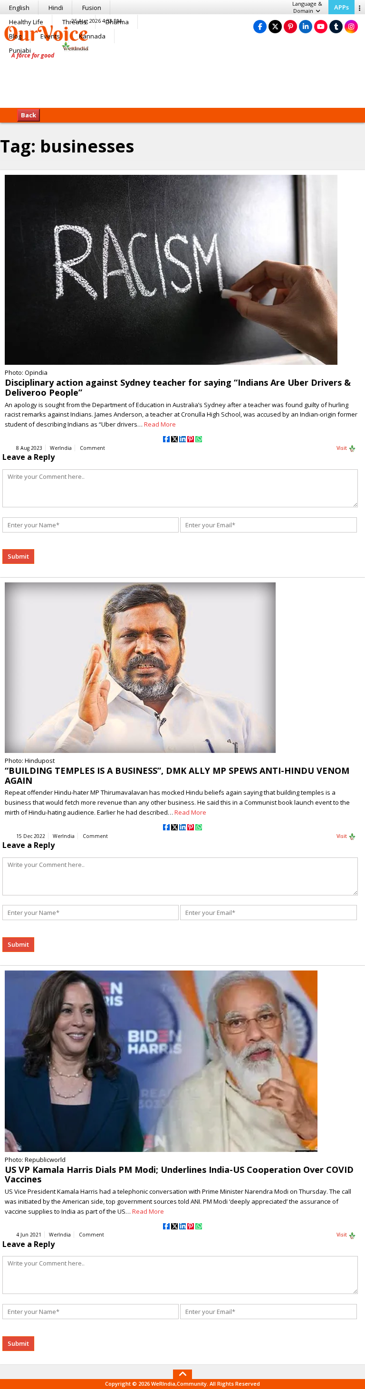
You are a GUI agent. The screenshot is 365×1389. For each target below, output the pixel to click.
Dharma (117, 22)
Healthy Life (26, 22)
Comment (92, 448)
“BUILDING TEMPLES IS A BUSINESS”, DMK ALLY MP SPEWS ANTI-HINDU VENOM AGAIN (177, 775)
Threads (74, 22)
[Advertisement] (182, 78)
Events (50, 36)
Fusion (91, 7)
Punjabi (20, 50)
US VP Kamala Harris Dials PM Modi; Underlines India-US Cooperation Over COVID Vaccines (179, 1174)
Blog (15, 36)
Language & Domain (307, 7)
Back (28, 115)
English (19, 7)
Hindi (55, 7)
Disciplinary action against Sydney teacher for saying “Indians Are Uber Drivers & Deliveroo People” (178, 387)
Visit (342, 448)
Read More (160, 424)
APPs (341, 7)
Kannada (92, 36)
